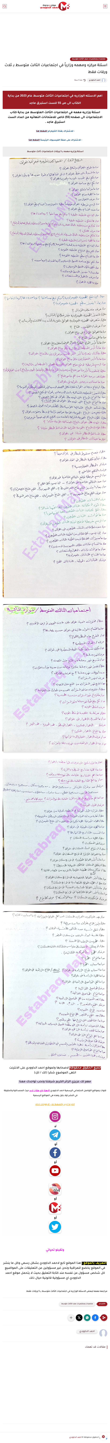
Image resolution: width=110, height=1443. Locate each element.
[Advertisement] (55, 36)
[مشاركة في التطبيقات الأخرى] (71, 1317)
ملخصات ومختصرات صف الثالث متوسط (88, 59)
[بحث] (5, 6)
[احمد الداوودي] (55, 6)
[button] (95, 1317)
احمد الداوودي (94, 80)
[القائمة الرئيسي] (105, 6)
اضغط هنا (41, 131)
